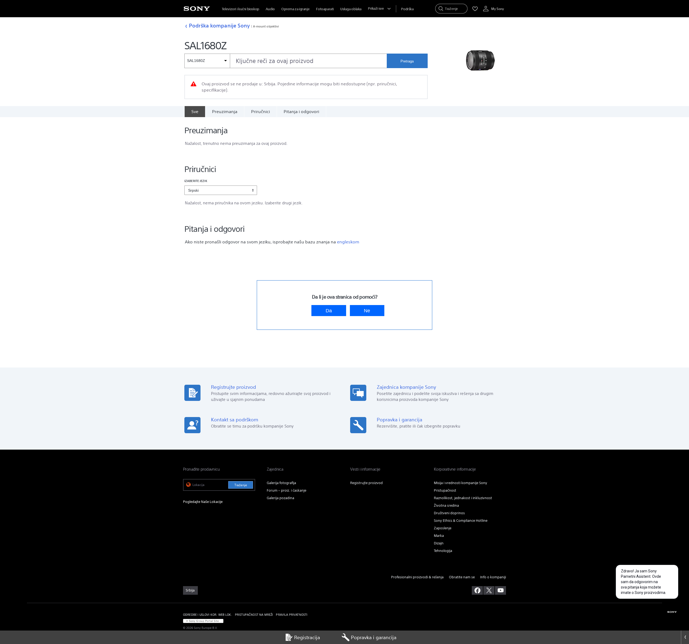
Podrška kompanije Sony (219, 25)
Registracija (307, 637)
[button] (537, 621)
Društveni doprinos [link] (449, 513)
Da (329, 310)
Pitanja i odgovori (301, 111)
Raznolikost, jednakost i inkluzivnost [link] (463, 498)
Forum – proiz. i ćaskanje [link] (286, 490)
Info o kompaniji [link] (493, 577)
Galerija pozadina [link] (280, 498)
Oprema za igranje (295, 9)
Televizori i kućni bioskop (240, 9)
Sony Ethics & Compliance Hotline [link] (460, 520)
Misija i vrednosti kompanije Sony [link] (460, 483)
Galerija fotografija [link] (281, 483)
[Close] (685, 637)
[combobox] (285, 61)
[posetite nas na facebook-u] (477, 590)
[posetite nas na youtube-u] (500, 590)
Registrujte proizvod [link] (366, 483)
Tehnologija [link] (443, 550)
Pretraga (407, 61)
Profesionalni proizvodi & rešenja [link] (417, 577)
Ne (367, 310)
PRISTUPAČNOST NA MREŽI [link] (254, 614)
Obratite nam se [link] (462, 577)
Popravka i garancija (373, 637)
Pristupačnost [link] (445, 490)
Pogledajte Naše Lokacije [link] (203, 501)
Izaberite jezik (195, 181)
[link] (190, 590)
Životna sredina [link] (446, 505)
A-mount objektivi (266, 26)
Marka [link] (439, 535)
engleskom (348, 241)
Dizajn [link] (439, 543)
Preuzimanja (224, 111)
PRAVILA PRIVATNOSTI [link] (291, 614)
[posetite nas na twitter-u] (488, 590)
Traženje (240, 485)
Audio (270, 9)
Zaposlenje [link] (442, 528)
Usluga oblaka (350, 9)
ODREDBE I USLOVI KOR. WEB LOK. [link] (207, 614)
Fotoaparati (325, 9)
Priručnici (260, 111)
